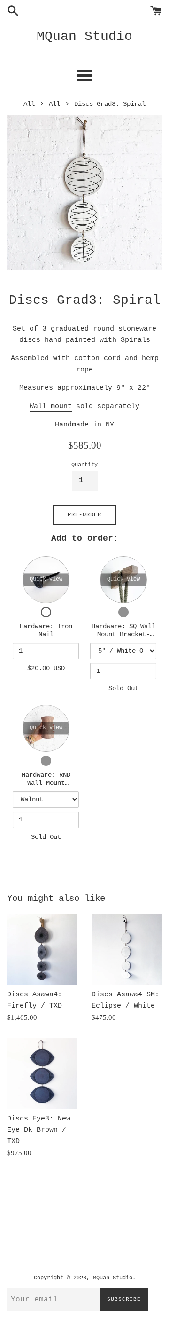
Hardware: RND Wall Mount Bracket (46, 783)
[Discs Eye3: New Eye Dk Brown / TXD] (42, 1073)
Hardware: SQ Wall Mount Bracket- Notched (123, 635)
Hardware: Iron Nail (46, 631)
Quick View (46, 579)
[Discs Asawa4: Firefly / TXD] (42, 949)
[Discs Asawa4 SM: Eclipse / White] (127, 949)
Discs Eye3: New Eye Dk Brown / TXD (38, 1130)
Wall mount (51, 406)
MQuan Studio (84, 36)
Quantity (84, 465)
